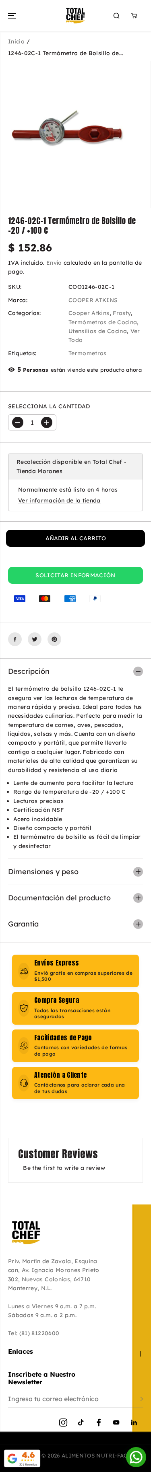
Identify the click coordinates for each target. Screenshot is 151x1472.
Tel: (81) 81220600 (33, 1333)
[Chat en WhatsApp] (136, 1457)
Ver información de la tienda (59, 500)
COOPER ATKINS (93, 300)
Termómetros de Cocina (102, 322)
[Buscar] (116, 16)
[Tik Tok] (81, 1422)
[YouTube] (116, 1422)
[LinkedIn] (134, 1422)
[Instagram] (63, 1422)
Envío (54, 262)
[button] (13, 15)
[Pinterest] (54, 639)
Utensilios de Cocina (97, 331)
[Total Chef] (75, 15)
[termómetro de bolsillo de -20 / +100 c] (68, 128)
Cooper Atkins (89, 313)
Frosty (122, 313)
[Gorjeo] (34, 639)
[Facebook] (15, 639)
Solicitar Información (75, 575)
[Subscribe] (140, 1400)
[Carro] (134, 16)
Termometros (87, 353)
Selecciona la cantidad (49, 406)
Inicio (16, 41)
